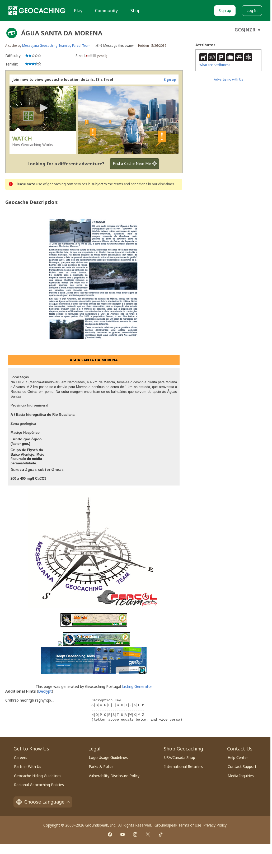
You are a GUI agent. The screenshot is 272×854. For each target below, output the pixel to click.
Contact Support (242, 766)
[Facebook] (110, 834)
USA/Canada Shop (179, 757)
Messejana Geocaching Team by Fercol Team (56, 45)
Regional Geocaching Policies (39, 784)
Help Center (238, 757)
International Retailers (183, 766)
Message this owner (118, 45)
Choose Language (44, 802)
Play (78, 10)
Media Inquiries (241, 775)
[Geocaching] (36, 10)
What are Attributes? (214, 65)
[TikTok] (160, 834)
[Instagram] (135, 834)
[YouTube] (122, 834)
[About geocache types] (11, 33)
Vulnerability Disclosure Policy (114, 775)
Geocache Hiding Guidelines (37, 775)
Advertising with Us (228, 79)
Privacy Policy (215, 825)
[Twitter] (148, 834)
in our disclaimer (161, 184)
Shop (135, 10)
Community (106, 10)
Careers (20, 757)
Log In (251, 10)
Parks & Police (101, 766)
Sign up (225, 10)
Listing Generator (137, 686)
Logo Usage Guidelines (108, 757)
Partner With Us (27, 766)
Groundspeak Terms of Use (177, 825)
